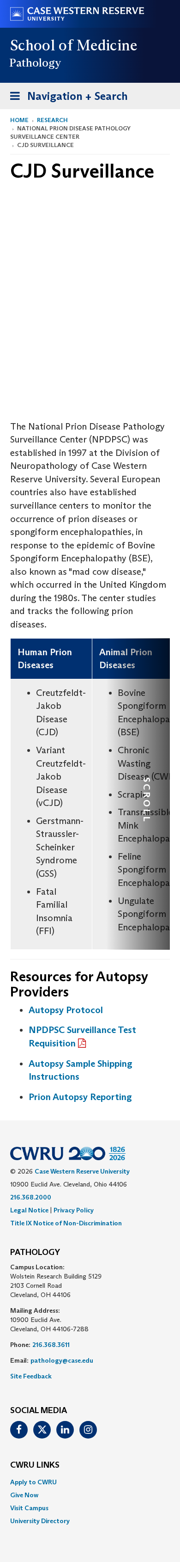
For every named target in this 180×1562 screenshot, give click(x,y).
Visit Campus (29, 1508)
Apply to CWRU (33, 1482)
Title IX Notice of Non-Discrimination (66, 1223)
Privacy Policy (74, 1210)
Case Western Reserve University (82, 1171)
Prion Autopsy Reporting (80, 1096)
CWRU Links (35, 1465)
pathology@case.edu (61, 1360)
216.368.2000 (30, 1197)
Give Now (24, 1495)
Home (19, 120)
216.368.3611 (51, 1345)
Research (52, 120)
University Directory (40, 1521)
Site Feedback (31, 1376)
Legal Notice (29, 1210)
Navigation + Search (66, 99)
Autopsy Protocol (66, 1009)
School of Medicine (74, 45)
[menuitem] (90, 1482)
